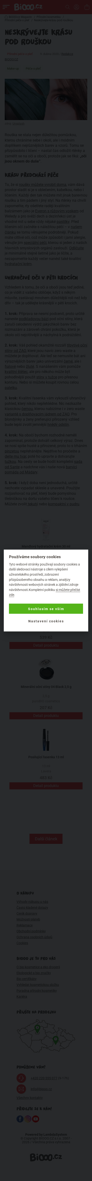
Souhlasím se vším (46, 609)
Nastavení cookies (46, 621)
